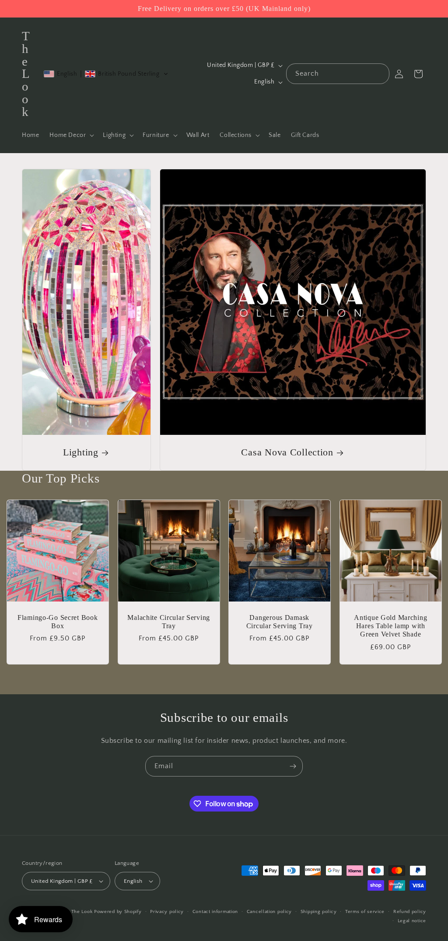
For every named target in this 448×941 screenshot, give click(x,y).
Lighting (80, 452)
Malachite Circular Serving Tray (168, 622)
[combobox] (338, 74)
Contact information (215, 911)
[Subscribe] (292, 766)
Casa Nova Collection (287, 452)
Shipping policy (319, 911)
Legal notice (412, 921)
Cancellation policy (269, 911)
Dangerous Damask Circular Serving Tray (279, 622)
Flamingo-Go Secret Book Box (58, 622)
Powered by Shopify (118, 911)
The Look (82, 911)
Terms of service (365, 911)
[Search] (379, 73)
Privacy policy (167, 911)
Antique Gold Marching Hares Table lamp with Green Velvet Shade (390, 626)
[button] (71, 135)
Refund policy (409, 911)
